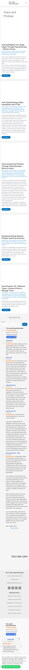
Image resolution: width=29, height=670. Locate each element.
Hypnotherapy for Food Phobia (9, 170)
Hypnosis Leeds (22, 106)
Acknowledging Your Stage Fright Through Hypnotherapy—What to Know (14, 47)
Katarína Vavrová (11, 411)
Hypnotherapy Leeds (7, 52)
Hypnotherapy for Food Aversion (9, 240)
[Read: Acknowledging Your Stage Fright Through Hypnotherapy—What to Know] (14, 32)
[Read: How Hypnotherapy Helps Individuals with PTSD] (14, 91)
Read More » (6, 76)
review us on (10, 337)
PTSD (3, 106)
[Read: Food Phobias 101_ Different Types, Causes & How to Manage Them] (14, 274)
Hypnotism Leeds (6, 109)
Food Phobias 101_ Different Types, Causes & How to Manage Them (13, 288)
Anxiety (12, 51)
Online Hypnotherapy (15, 109)
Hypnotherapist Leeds (20, 51)
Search (3, 321)
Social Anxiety (15, 52)
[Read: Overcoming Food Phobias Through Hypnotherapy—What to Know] (14, 152)
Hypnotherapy (8, 173)
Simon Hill (9, 357)
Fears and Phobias (6, 51)
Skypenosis (11, 111)
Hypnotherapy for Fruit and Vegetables (15, 174)
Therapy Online (18, 111)
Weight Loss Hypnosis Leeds (15, 295)
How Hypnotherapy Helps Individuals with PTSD (12, 103)
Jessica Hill (9, 340)
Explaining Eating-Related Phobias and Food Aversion (13, 237)
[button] (10, 666)
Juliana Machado (11, 385)
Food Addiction (5, 171)
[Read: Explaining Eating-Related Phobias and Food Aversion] (14, 224)
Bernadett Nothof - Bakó (13, 453)
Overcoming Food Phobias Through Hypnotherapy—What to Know (13, 166)
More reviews (14, 528)
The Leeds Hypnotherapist (14, 2)
